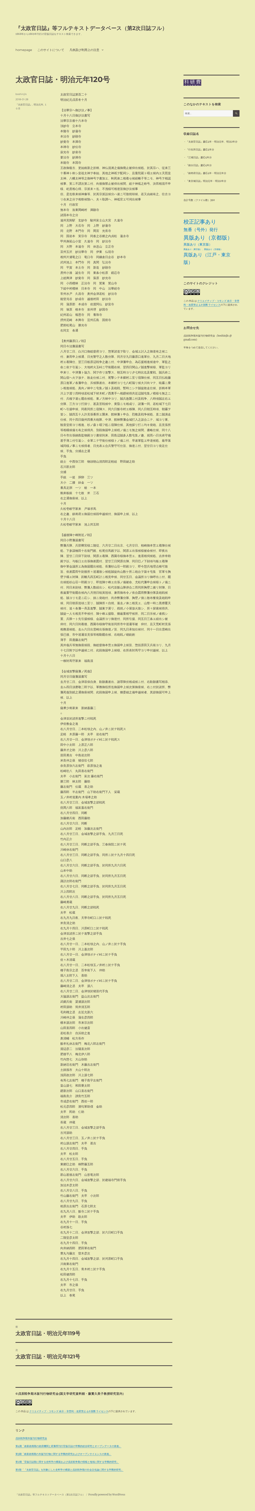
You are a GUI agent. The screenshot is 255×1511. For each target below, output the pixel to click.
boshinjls (21, 94)
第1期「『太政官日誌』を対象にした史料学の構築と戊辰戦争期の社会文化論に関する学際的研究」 (69, 1469)
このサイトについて (50, 50)
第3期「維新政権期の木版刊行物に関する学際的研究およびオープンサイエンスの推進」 (63, 1454)
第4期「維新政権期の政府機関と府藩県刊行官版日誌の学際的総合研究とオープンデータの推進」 (68, 1446)
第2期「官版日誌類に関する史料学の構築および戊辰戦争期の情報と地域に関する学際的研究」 (67, 1461)
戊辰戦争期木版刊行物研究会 (31, 1438)
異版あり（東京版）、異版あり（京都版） (203, 249)
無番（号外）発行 (201, 229)
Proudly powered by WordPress (106, 1494)
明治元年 (38, 104)
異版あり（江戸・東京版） (207, 258)
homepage (23, 50)
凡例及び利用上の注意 (84, 50)
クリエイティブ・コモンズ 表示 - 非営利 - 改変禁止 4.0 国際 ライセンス (68, 1411)
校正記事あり (200, 221)
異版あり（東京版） (198, 244)
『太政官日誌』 (23, 104)
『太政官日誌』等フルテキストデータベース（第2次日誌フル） (91, 28)
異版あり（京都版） (208, 237)
